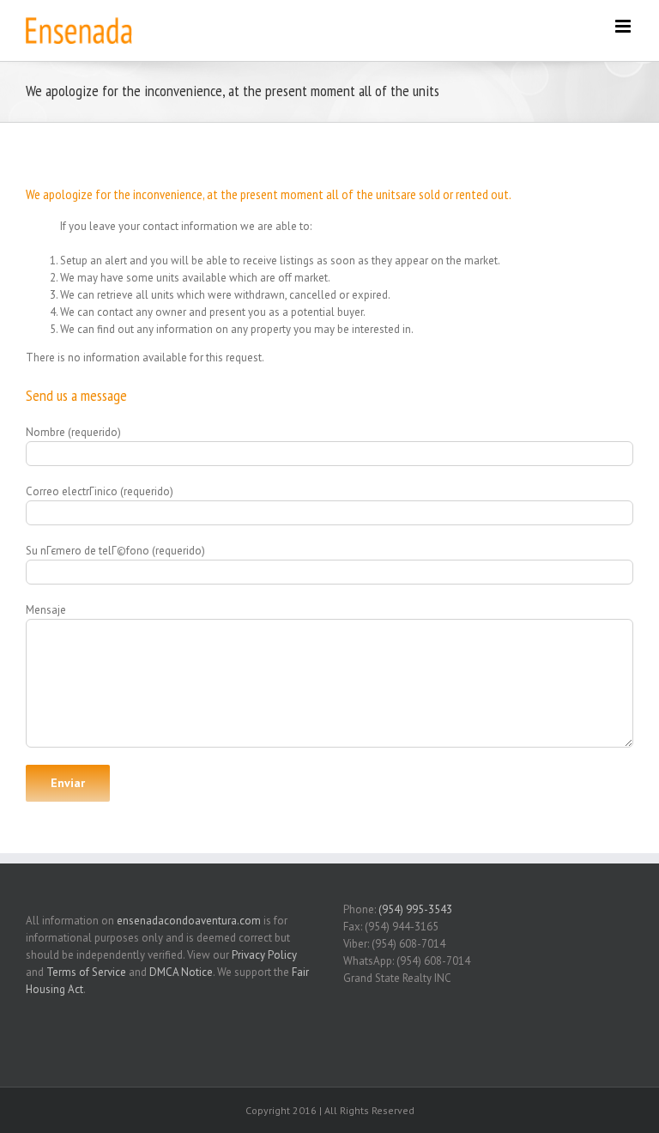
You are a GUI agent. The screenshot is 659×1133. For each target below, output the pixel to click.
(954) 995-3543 (415, 909)
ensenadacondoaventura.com (189, 920)
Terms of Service (86, 972)
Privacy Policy (264, 955)
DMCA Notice (181, 972)
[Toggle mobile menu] (624, 26)
